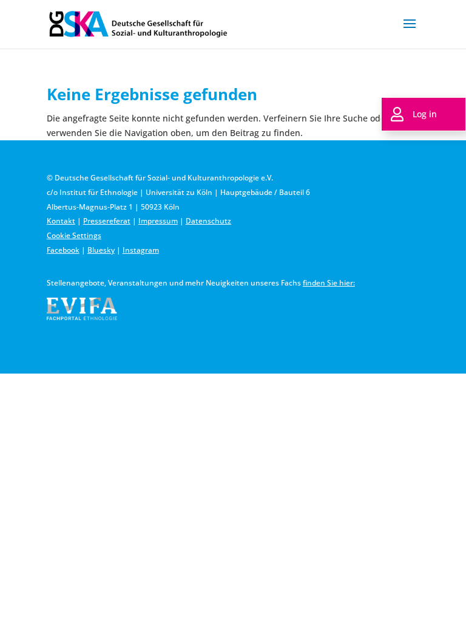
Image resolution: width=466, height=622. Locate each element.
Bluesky (101, 250)
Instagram (141, 250)
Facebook (63, 250)
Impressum (158, 221)
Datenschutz (208, 221)
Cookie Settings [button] (74, 235)
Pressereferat (106, 221)
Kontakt (61, 221)
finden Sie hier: (329, 283)
